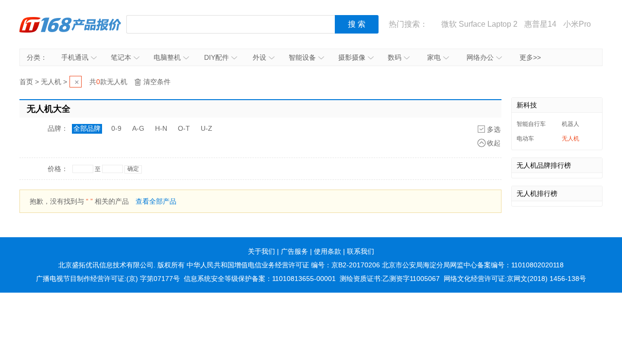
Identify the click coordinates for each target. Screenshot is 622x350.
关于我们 (261, 251)
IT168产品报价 (70, 24)
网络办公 (480, 57)
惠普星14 (540, 24)
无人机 (51, 82)
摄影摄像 (351, 57)
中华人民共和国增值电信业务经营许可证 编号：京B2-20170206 (283, 265)
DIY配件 (216, 57)
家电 (434, 57)
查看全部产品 (156, 201)
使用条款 (327, 251)
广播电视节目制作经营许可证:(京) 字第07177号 (108, 278)
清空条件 (157, 82)
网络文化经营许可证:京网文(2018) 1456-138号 (515, 278)
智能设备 (302, 57)
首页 (26, 82)
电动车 (525, 138)
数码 (394, 57)
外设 (259, 57)
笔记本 (121, 57)
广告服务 (294, 251)
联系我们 (360, 251)
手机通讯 (74, 57)
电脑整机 (167, 57)
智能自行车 (531, 124)
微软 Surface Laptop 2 (479, 24)
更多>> (530, 57)
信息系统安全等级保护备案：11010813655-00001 (260, 278)
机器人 (570, 124)
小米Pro (577, 24)
